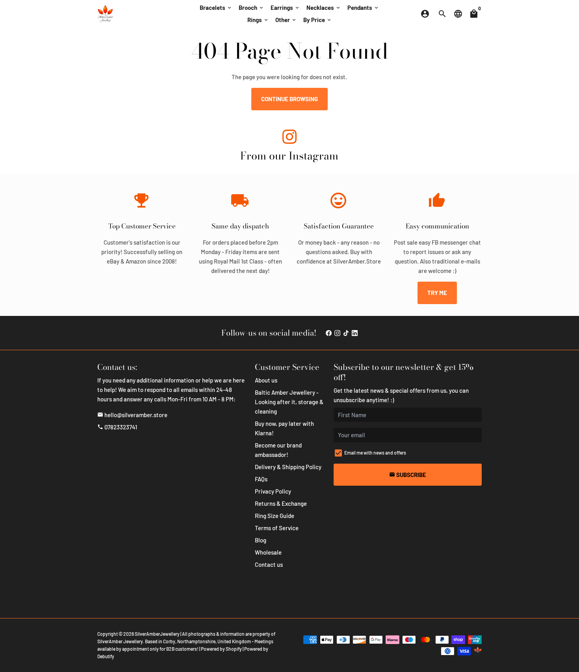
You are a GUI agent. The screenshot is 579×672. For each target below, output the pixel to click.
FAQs (261, 479)
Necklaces (323, 7)
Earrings (285, 7)
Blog (260, 540)
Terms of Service (277, 527)
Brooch (251, 7)
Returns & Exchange (281, 503)
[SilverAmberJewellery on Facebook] (329, 332)
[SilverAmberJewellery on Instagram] (289, 138)
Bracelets (216, 7)
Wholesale (268, 552)
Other (286, 19)
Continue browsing (289, 98)
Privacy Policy (273, 491)
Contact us (269, 564)
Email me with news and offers (375, 452)
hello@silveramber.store (132, 414)
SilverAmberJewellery (157, 634)
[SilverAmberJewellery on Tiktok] (346, 332)
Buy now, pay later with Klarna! (284, 428)
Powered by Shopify (221, 649)
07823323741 (117, 427)
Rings (258, 19)
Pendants (363, 7)
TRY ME (437, 292)
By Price (317, 19)
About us (266, 380)
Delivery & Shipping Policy (288, 466)
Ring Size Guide (274, 515)
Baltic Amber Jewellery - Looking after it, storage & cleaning (289, 402)
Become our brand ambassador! (278, 450)
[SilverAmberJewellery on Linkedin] (355, 332)
